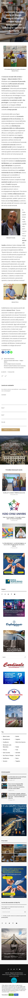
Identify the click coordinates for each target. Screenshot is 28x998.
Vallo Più (4, 372)
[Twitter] (5, 352)
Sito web (3, 422)
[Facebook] (3, 352)
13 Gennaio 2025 (14, 520)
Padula (17, 747)
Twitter (8, 594)
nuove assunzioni (21, 365)
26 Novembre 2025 (14, 494)
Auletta (17, 736)
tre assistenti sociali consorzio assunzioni (14, 367)
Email (2, 415)
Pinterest (11, 594)
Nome (3, 407)
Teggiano (17, 761)
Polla (16, 749)
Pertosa (5, 749)
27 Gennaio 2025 (14, 547)
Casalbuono (6, 742)
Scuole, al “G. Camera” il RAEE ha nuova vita (14, 492)
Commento (3, 394)
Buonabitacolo (6, 739)
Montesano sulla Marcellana (7, 746)
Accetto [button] (11, 994)
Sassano (5, 761)
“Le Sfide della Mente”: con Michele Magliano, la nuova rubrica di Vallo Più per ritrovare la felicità (14, 544)
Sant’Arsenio (6, 758)
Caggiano (17, 739)
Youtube (14, 594)
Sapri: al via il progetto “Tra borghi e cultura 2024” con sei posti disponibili (14, 518)
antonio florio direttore (9, 358)
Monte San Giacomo (20, 742)
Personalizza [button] (5, 994)
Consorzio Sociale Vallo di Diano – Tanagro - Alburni (14, 361)
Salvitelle (17, 752)
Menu (25, 3)
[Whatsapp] (11, 352)
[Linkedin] (8, 352)
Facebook (2, 594)
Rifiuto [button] (16, 994)
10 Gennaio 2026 (11, 372)
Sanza (17, 758)
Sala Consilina (6, 752)
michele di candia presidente (10, 365)
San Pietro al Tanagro (8, 755)
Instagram (5, 594)
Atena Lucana (6, 736)
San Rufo (17, 755)
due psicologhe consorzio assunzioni (12, 363)
